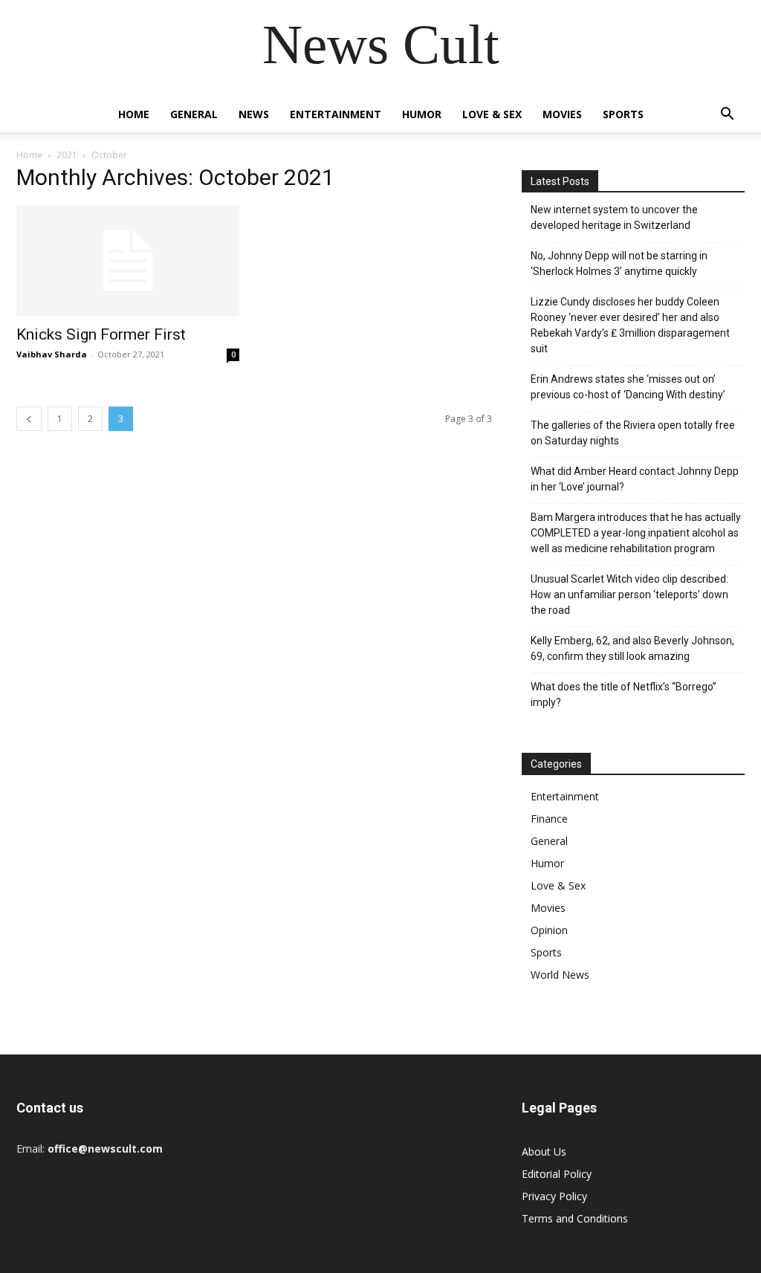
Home (133, 114)
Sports (623, 114)
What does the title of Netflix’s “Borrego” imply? (623, 694)
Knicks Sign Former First (101, 334)
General (194, 114)
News (254, 114)
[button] (727, 115)
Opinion (549, 930)
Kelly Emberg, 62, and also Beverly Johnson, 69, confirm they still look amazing (632, 648)
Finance (549, 819)
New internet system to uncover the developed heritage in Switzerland (614, 217)
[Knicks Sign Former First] (127, 261)
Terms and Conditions (575, 1218)
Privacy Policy (554, 1196)
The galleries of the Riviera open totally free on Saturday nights (633, 433)
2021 (66, 155)
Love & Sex (492, 114)
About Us (544, 1151)
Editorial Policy (557, 1174)
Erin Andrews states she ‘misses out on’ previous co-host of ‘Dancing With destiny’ (628, 387)
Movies (562, 114)
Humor (421, 114)
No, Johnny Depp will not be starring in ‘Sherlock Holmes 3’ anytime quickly (619, 263)
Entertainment (335, 114)
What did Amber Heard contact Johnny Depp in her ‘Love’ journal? (635, 479)
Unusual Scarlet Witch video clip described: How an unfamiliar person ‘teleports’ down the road (629, 594)
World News (560, 975)
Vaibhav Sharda (51, 354)
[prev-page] (29, 418)
